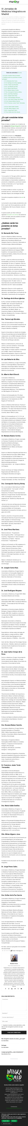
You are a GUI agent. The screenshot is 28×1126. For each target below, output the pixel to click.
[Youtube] (22, 989)
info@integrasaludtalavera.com (14, 1108)
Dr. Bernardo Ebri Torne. (11, 81)
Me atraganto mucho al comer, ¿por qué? (13, 1038)
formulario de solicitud (13, 214)
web (22, 197)
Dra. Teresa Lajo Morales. (11, 84)
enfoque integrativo (15, 126)
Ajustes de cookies (6, 1123)
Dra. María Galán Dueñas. (11, 106)
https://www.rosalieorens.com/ (14, 965)
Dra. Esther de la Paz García (12, 112)
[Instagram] (9, 989)
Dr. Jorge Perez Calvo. (10, 110)
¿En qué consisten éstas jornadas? (11, 75)
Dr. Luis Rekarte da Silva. (11, 86)
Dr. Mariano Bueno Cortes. (11, 90)
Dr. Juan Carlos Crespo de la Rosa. (13, 99)
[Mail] (15, 989)
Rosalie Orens (14, 963)
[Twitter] (18, 989)
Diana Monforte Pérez (6, 1054)
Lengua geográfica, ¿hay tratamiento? (12, 1052)
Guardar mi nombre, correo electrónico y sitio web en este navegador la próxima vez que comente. (13, 1026)
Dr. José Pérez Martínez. (11, 93)
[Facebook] (6, 989)
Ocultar (19, 72)
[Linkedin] (12, 989)
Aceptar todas (6, 1120)
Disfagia (3, 1045)
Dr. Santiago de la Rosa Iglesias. (13, 82)
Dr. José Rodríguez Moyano (12, 97)
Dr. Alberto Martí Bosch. (11, 88)
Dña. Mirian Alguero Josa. (11, 108)
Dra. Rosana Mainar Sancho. (12, 101)
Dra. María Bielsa (4, 1040)
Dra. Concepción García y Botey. (13, 92)
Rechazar (14, 1120)
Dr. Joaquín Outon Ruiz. (10, 95)
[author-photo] (14, 961)
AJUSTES (19, 1118)
